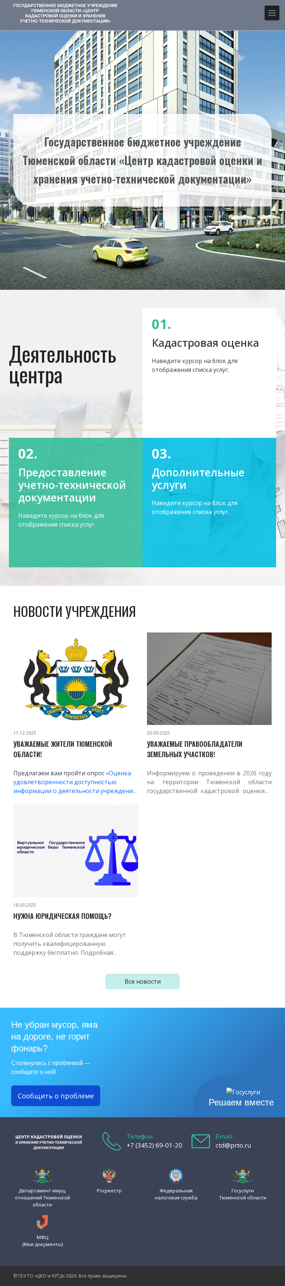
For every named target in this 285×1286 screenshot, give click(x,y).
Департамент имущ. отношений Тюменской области (42, 1197)
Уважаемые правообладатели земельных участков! (194, 749)
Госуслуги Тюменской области (242, 1194)
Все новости (143, 981)
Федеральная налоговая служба (176, 1194)
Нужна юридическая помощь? (62, 916)
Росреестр (109, 1190)
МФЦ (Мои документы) (42, 1241)
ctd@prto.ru (233, 1145)
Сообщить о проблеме (56, 1095)
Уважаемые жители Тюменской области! (62, 749)
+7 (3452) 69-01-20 (154, 1145)
